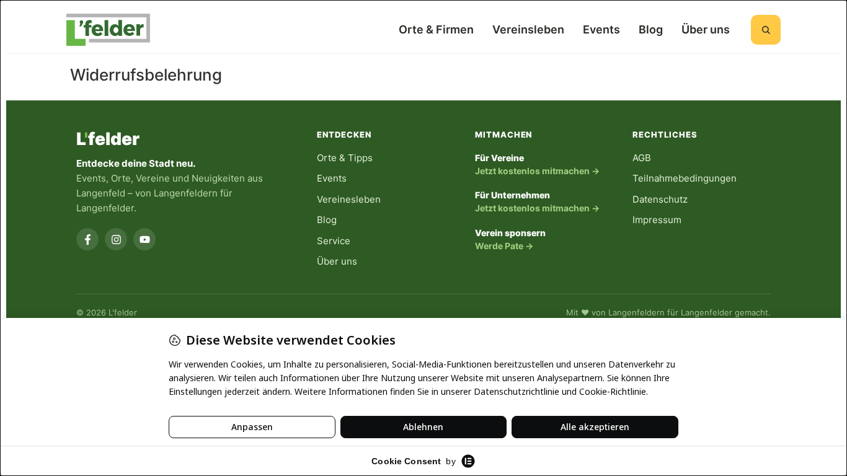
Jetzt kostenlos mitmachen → (537, 170)
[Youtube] (144, 239)
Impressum (656, 220)
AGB (641, 158)
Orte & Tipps (345, 158)
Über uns (705, 29)
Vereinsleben (528, 29)
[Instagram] (116, 239)
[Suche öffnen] (766, 30)
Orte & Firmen (436, 29)
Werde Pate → (504, 245)
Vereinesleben (349, 199)
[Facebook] (87, 239)
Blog (651, 29)
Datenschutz (660, 199)
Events (601, 29)
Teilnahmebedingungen (684, 178)
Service (333, 241)
